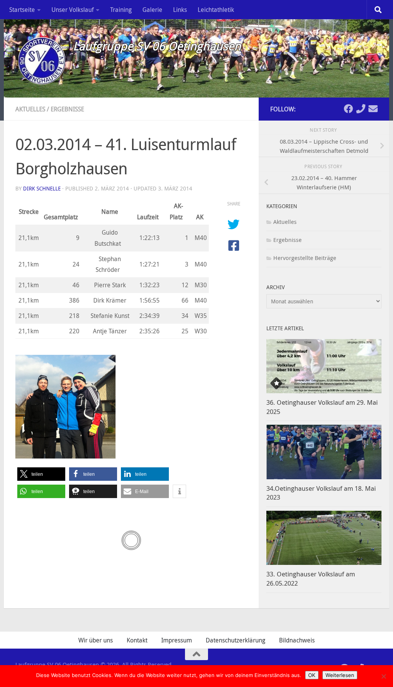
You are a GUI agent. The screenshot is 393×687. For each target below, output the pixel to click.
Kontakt (137, 640)
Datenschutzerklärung (235, 640)
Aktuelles (30, 109)
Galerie (152, 9)
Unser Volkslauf (72, 9)
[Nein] (383, 676)
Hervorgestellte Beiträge (304, 258)
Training (121, 9)
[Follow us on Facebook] (348, 108)
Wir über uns (95, 640)
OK (311, 675)
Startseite (22, 9)
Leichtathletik (216, 9)
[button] (41, 474)
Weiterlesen (339, 675)
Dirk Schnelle (42, 188)
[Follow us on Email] (373, 108)
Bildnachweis (297, 640)
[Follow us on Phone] (360, 108)
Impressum (176, 640)
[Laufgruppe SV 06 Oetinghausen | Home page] (40, 59)
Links (180, 9)
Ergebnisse (67, 109)
